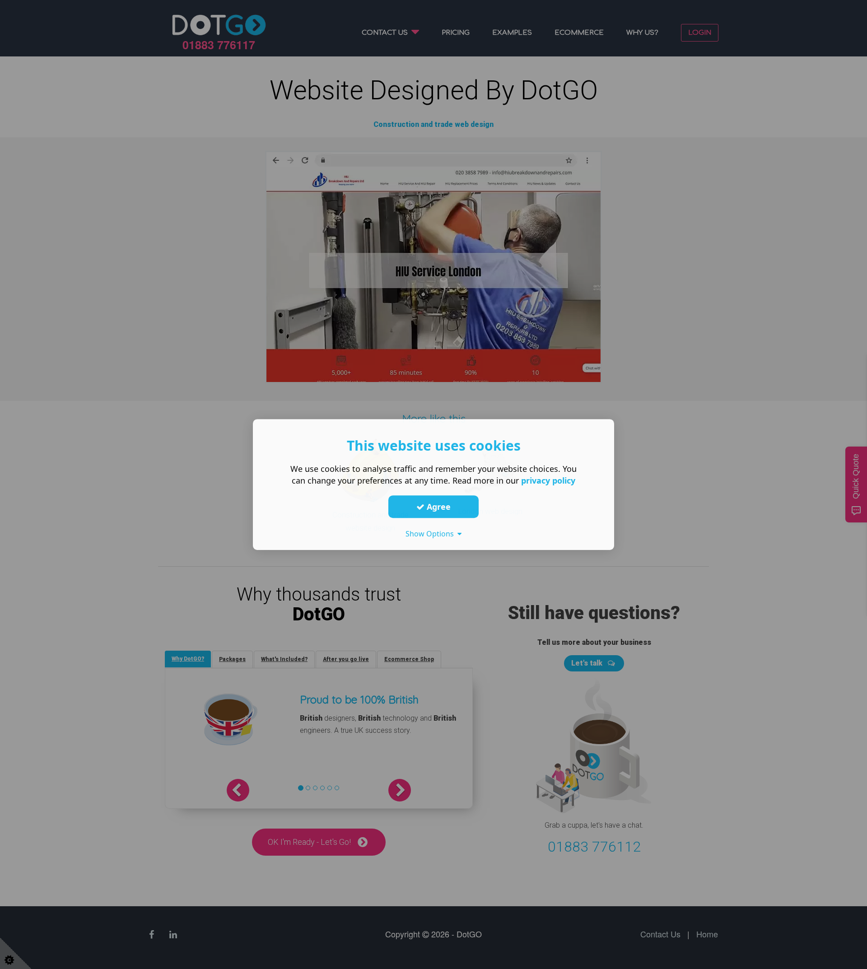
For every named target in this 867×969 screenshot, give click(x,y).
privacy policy (548, 480)
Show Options (431, 534)
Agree (437, 506)
